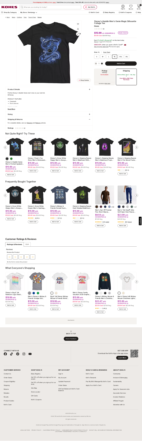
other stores (107, 83)
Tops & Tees (32, 17)
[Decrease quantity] (96, 63)
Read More (11, 109)
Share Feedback (71, 338)
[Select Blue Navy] (105, 206)
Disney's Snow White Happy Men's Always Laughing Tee (58, 159)
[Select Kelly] (11, 158)
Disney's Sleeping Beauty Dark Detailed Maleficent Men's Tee (82, 207)
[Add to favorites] (78, 24)
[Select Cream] (56, 293)
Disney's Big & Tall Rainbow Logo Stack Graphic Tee (13, 293)
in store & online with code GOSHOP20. (92, 2)
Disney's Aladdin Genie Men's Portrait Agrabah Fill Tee (14, 163)
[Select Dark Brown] (96, 206)
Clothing (19, 17)
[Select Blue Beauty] (119, 206)
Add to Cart (10, 174)
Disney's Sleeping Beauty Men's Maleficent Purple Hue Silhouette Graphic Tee (104, 159)
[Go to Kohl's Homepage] (9, 7)
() (128, 170)
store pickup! (65, 2)
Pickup (104, 71)
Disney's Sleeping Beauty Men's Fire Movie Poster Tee (127, 159)
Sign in (96, 42)
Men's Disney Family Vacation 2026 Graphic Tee (81, 293)
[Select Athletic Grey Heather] (127, 206)
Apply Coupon (123, 32)
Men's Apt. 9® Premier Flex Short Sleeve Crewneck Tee (103, 211)
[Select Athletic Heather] (29, 293)
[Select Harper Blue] (109, 206)
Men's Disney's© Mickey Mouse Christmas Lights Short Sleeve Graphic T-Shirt (127, 297)
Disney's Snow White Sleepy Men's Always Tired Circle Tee (13, 207)
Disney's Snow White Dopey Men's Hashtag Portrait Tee (36, 207)
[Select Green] (38, 293)
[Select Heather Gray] (109, 293)
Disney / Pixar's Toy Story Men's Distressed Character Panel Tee (36, 159)
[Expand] (78, 34)
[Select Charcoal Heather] (123, 206)
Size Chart (106, 52)
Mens (13, 17)
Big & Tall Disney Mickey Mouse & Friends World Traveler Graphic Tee (59, 297)
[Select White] (51, 293)
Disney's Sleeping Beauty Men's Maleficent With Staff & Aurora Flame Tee (82, 159)
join (101, 42)
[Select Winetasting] (100, 206)
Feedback (140, 221)
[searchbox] (50, 7)
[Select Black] (7, 158)
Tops (25, 17)
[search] (22, 7)
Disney (40, 17)
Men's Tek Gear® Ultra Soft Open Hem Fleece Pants (126, 211)
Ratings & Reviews (14, 244)
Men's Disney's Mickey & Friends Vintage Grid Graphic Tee (37, 297)
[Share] (78, 29)
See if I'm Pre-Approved (101, 46)
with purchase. (44, 2)
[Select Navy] (96, 293)
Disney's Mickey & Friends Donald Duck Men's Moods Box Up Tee (58, 207)
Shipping (126, 71)
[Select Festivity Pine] (131, 206)
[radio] (104, 77)
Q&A (27, 244)
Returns (38, 123)
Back (9, 17)
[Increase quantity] (102, 63)
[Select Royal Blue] (33, 293)
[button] (99, 29)
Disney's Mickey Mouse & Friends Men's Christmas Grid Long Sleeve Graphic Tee (104, 297)
